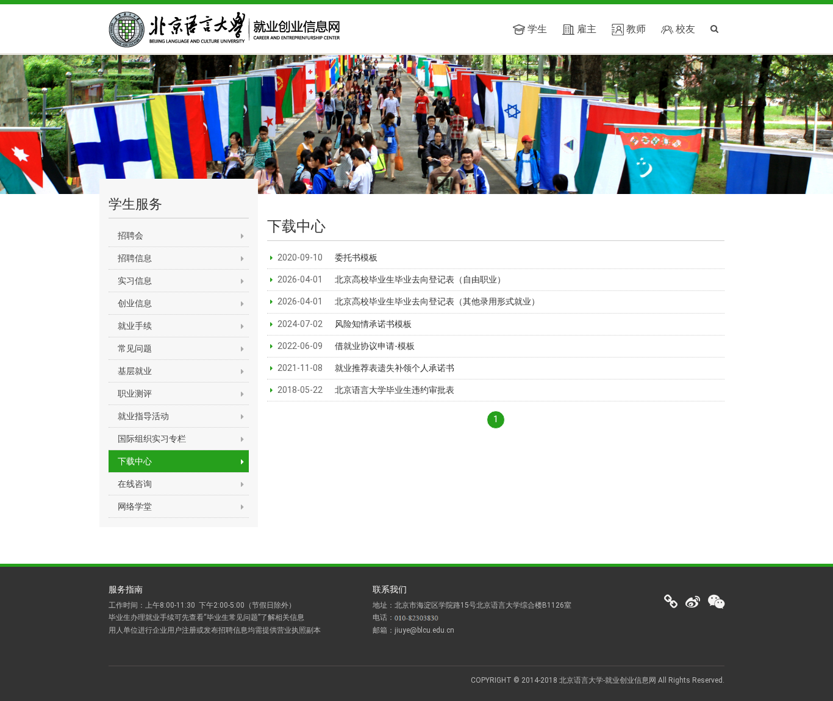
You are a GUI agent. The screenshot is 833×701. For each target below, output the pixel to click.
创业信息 (135, 303)
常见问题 (135, 348)
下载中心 (135, 461)
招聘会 (130, 235)
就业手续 (135, 326)
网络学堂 (135, 506)
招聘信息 (135, 258)
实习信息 (135, 281)
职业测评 (135, 393)
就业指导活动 (143, 416)
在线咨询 (135, 484)
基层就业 (135, 371)
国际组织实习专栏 (152, 439)
